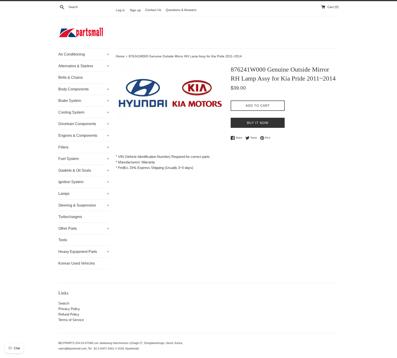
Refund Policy (68, 314)
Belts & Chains (70, 77)
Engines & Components (83, 135)
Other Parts (83, 228)
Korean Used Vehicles (76, 263)
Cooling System (83, 112)
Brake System (83, 101)
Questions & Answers (181, 10)
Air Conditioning (83, 54)
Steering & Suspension (83, 205)
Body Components (83, 89)
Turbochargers (70, 217)
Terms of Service (71, 320)
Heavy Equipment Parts (83, 252)
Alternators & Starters (83, 66)
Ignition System (83, 182)
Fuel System (83, 159)
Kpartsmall (132, 348)
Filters (83, 147)
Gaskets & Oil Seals (83, 170)
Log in (120, 10)
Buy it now (257, 123)
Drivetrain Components (83, 124)
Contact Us (153, 10)
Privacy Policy (69, 309)
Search (63, 303)
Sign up (135, 10)
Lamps (83, 194)
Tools (62, 240)
